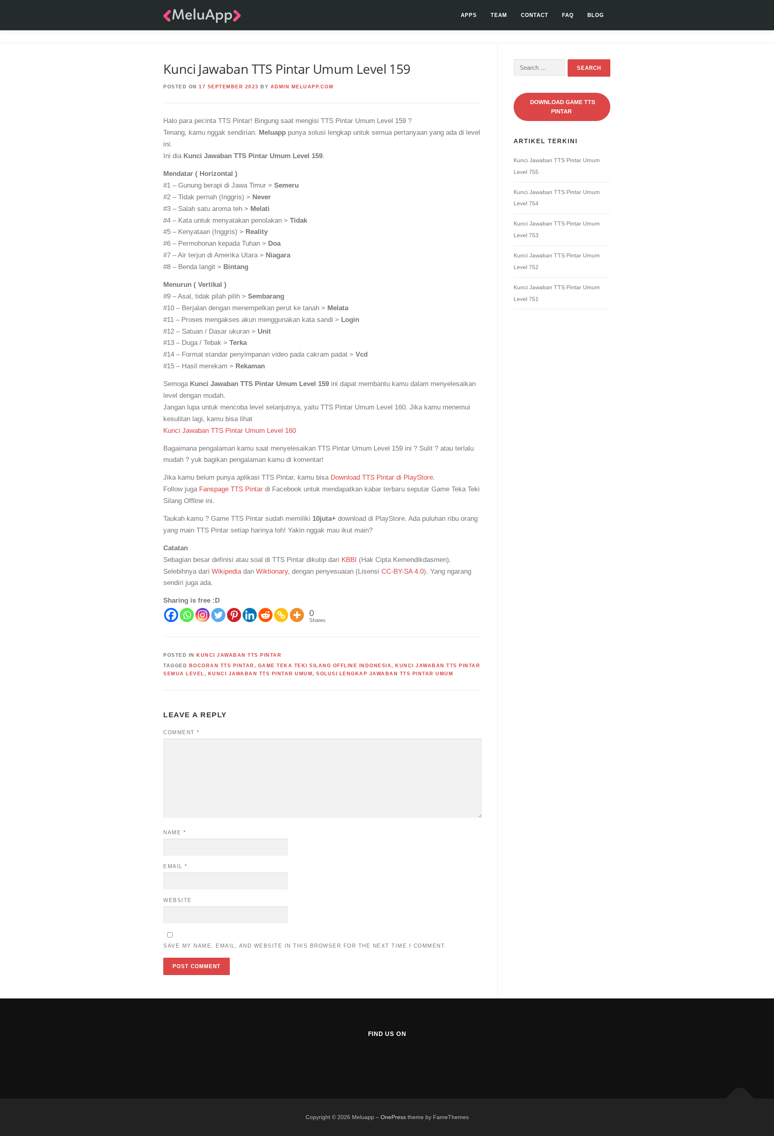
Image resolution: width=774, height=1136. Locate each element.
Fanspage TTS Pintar (231, 489)
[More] (297, 615)
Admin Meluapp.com (302, 87)
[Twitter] (218, 615)
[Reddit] (265, 615)
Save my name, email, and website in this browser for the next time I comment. (305, 946)
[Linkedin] (250, 615)
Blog (595, 15)
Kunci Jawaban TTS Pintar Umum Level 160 (229, 430)
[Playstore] (407, 1056)
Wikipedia (226, 571)
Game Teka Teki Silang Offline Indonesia (325, 665)
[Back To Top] (740, 1098)
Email (175, 866)
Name (174, 832)
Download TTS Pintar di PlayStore (382, 477)
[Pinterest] (234, 615)
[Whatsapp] (187, 615)
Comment (181, 732)
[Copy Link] (281, 615)
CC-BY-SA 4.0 (402, 571)
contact (534, 15)
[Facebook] (171, 615)
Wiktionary (272, 571)
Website (177, 900)
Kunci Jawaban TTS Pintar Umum (260, 674)
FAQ (568, 15)
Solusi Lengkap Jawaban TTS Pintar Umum (384, 674)
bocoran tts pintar (221, 665)
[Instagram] (203, 615)
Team (499, 15)
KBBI (349, 560)
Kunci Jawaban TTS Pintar (238, 655)
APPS (469, 15)
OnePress (393, 1117)
